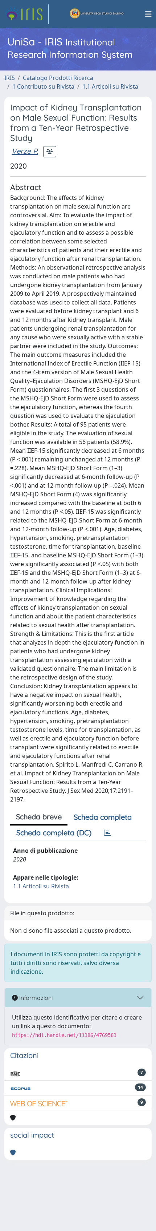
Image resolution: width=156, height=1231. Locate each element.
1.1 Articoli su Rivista (110, 86)
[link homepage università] (97, 14)
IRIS (9, 78)
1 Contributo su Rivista (43, 86)
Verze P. (25, 151)
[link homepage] (26, 14)
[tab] (107, 832)
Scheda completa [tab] (103, 817)
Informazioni (35, 997)
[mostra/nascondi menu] (148, 14)
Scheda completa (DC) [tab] (53, 832)
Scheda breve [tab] (39, 816)
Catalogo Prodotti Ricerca (58, 78)
